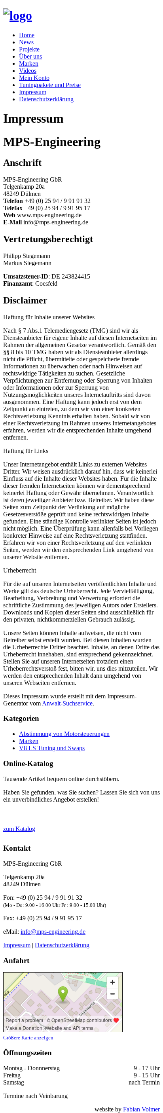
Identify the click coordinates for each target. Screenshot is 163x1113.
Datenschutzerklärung (46, 99)
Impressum (32, 92)
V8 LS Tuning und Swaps (52, 748)
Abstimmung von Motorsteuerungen (64, 733)
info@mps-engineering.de (53, 931)
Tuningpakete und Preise (50, 85)
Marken (28, 63)
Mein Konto (34, 77)
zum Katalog (19, 828)
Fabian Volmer (141, 1109)
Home (26, 35)
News (26, 42)
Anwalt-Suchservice (67, 703)
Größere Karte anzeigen (28, 1038)
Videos (27, 70)
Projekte (29, 49)
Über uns (30, 56)
